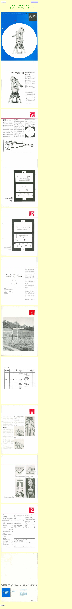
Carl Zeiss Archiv (13, 8)
